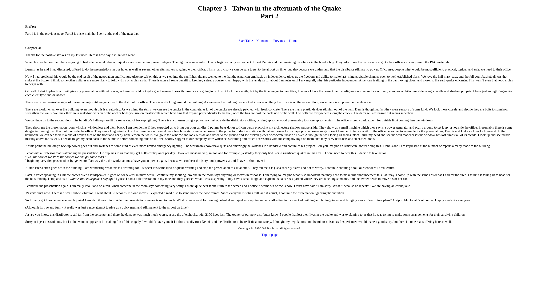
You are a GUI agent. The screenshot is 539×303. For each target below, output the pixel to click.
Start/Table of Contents (254, 41)
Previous (279, 41)
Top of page (269, 235)
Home (293, 41)
